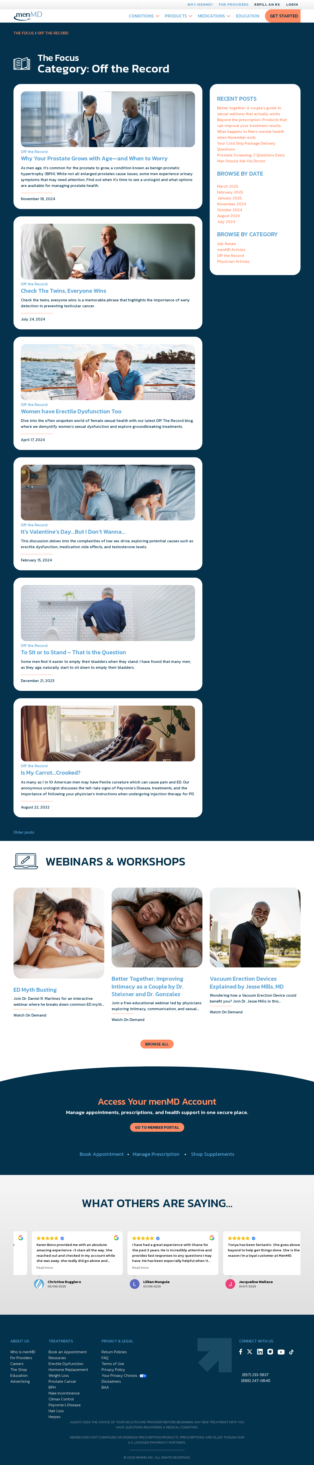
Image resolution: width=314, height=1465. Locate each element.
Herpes (55, 1417)
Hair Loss (56, 1411)
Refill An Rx (267, 4)
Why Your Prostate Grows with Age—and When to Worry (94, 158)
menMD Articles (231, 249)
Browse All (157, 1044)
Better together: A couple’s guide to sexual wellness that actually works (249, 111)
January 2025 (229, 198)
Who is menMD (22, 1352)
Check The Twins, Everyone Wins (63, 290)
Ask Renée (226, 244)
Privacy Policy (113, 1369)
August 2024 (228, 216)
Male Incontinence (64, 1393)
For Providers (234, 4)
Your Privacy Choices (119, 1375)
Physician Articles (233, 261)
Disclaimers (111, 1381)
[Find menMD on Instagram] (270, 1352)
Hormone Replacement (68, 1369)
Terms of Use (113, 1364)
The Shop (18, 1369)
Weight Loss (59, 1375)
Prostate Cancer (62, 1381)
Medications (211, 16)
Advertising (20, 1381)
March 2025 (227, 186)
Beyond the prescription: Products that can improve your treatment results (252, 122)
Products (176, 16)
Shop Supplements (212, 1154)
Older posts (23, 832)
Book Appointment (102, 1154)
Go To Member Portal (157, 1127)
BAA (105, 1387)
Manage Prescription (156, 1154)
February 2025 (230, 192)
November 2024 (231, 204)
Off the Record (53, 33)
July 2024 (226, 221)
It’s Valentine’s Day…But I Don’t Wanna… (73, 531)
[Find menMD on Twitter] (249, 1352)
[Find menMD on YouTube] (281, 1353)
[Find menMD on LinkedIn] (260, 1352)
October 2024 (229, 210)
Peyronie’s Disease (65, 1405)
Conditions (141, 16)
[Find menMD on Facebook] (240, 1352)
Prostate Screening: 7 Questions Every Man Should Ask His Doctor (251, 158)
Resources (57, 1358)
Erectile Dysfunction (66, 1364)
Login (292, 4)
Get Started (284, 16)
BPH (52, 1387)
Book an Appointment (68, 1352)
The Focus (23, 33)
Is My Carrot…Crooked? (50, 772)
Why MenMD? (200, 4)
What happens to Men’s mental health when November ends (250, 134)
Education (247, 16)
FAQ (105, 1358)
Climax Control (61, 1399)
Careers (17, 1364)
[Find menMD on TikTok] (291, 1353)
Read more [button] (29, 1267)
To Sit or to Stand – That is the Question (73, 652)
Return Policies (114, 1352)
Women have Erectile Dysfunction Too (71, 411)
